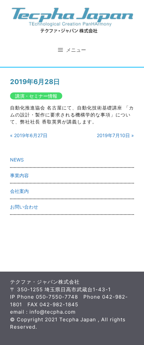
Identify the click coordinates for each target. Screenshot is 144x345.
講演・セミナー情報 (36, 96)
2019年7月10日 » (115, 135)
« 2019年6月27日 (29, 135)
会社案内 (19, 191)
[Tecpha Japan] (72, 19)
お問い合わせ (24, 207)
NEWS (17, 159)
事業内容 (19, 175)
